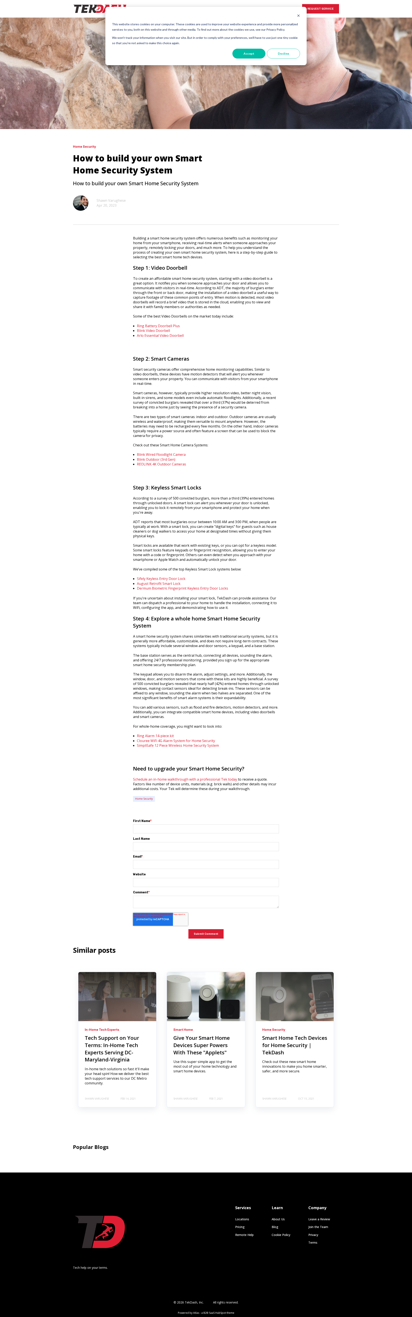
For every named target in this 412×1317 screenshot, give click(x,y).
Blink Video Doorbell (153, 330)
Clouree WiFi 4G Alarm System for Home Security (176, 740)
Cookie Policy (281, 1235)
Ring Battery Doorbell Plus (158, 326)
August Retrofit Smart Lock (158, 583)
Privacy (313, 1235)
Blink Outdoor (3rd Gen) (156, 459)
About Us (278, 1219)
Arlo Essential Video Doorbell (160, 335)
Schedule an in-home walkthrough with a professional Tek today (185, 779)
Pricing (240, 1227)
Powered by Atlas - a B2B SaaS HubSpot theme (206, 1313)
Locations (242, 1219)
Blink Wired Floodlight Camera (161, 454)
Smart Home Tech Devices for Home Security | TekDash (294, 1045)
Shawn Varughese (111, 200)
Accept (249, 53)
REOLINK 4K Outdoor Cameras (161, 464)
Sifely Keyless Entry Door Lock (161, 578)
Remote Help (244, 1235)
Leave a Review (319, 1219)
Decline (283, 53)
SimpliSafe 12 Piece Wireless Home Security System (178, 745)
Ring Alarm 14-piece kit (155, 735)
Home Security (144, 799)
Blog (275, 1227)
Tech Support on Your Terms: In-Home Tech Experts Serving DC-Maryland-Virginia (112, 1048)
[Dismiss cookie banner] (298, 16)
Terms (312, 1242)
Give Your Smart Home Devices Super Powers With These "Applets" (201, 1045)
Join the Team (318, 1227)
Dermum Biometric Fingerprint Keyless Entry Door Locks (182, 588)
